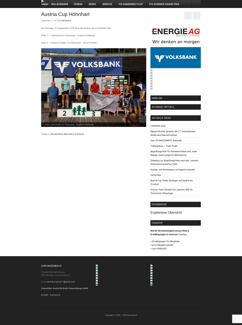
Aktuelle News (56, 134)
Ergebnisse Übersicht (166, 212)
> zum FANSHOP (158, 248)
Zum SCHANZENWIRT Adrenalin (166, 140)
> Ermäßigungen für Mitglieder (165, 241)
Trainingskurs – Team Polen (164, 146)
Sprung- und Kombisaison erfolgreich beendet (172, 169)
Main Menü (69, 134)
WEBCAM (157, 98)
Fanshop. (182, 234)
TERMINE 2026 (158, 126)
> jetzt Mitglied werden (161, 245)
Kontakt (44, 295)
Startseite (79, 134)
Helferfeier (155, 175)
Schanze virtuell (163, 107)
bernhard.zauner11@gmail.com (61, 282)
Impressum (55, 295)
